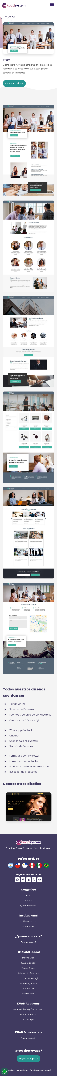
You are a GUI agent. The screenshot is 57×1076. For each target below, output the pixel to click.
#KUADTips (28, 1019)
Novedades (28, 926)
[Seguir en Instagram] (17, 879)
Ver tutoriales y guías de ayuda (28, 1009)
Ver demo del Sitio (14, 83)
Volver (11, 16)
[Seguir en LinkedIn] (28, 879)
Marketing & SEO (28, 983)
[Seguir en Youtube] (39, 879)
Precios (28, 900)
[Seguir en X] (34, 879)
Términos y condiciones (17, 1070)
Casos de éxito (28, 1038)
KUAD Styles (28, 993)
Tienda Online (28, 968)
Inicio (28, 895)
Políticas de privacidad (40, 1070)
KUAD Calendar (28, 962)
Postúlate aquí (28, 942)
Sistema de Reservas (28, 973)
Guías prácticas (28, 1014)
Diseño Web (28, 957)
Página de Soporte (28, 1058)
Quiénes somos (28, 921)
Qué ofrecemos (28, 905)
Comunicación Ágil (28, 978)
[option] (28, 806)
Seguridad (28, 988)
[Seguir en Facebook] (23, 879)
